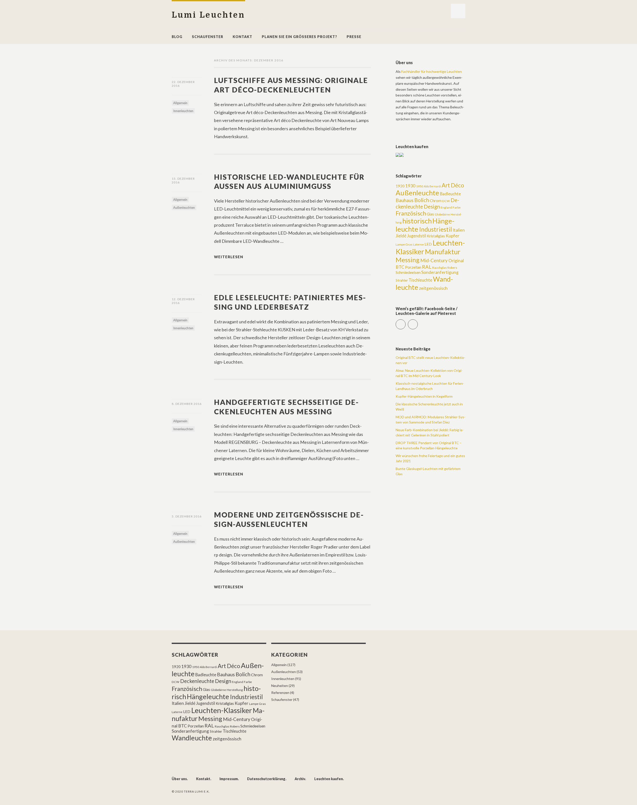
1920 (400, 186)
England (446, 207)
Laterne (418, 244)
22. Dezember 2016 (183, 83)
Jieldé (401, 235)
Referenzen (280, 692)
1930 (410, 185)
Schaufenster (207, 37)
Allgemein (180, 103)
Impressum (228, 779)
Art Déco (453, 185)
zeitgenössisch (433, 288)
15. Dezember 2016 (183, 180)
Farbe (457, 207)
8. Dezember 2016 (187, 404)
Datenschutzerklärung (266, 779)
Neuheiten (279, 685)
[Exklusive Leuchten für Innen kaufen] (398, 155)
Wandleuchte (192, 738)
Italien (459, 230)
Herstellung (235, 690)
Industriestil (435, 229)
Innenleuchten (183, 111)
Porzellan (413, 267)
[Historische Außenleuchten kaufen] (402, 155)
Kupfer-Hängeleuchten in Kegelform (424, 396)
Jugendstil (416, 235)
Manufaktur (442, 252)
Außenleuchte (417, 193)
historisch (417, 221)
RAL (426, 267)
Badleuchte (450, 193)
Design (432, 206)
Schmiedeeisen (408, 272)
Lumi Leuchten (208, 15)
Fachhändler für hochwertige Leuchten (431, 71)
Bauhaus (405, 200)
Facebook (405, 322)
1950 (419, 186)
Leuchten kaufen (328, 779)
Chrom (435, 200)
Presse (354, 37)
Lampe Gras (404, 244)
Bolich (421, 200)
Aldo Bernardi (432, 186)
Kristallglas (436, 236)
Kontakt (242, 37)
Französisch (411, 213)
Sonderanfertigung (440, 272)
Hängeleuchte (208, 696)
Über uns (179, 779)
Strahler (402, 280)
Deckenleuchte (197, 681)
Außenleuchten (184, 208)
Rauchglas (439, 267)
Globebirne (442, 214)
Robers (452, 267)
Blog (177, 37)
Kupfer (452, 235)
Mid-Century (434, 260)
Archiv (300, 779)
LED (428, 244)
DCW (446, 201)
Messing (408, 260)
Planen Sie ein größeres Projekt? (299, 37)
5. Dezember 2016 (187, 516)
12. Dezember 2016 (183, 301)
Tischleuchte (420, 280)
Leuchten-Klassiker (221, 710)
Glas (430, 214)
